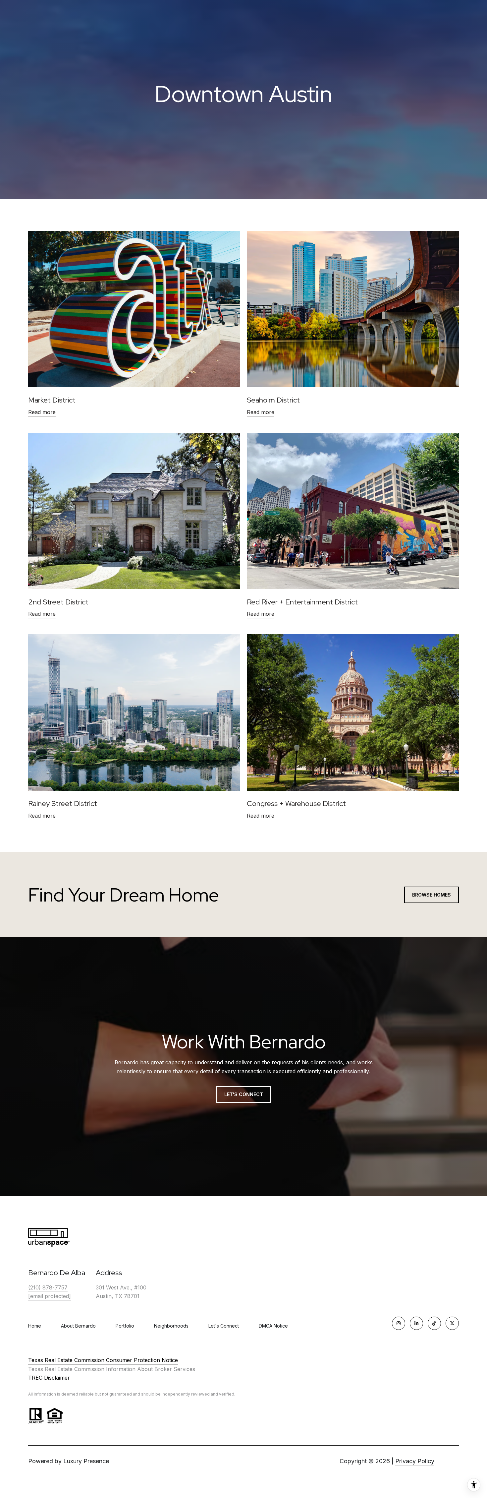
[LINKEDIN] (416, 1323)
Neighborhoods (171, 1326)
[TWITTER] (452, 1323)
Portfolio (125, 1326)
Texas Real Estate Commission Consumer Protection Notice (103, 1360)
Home (34, 1326)
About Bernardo (78, 1326)
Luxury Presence (86, 1461)
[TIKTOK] (434, 1323)
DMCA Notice (273, 1326)
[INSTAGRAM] (398, 1323)
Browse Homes (431, 895)
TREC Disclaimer (49, 1377)
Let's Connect (223, 1326)
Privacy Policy (414, 1461)
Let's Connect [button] (243, 1094)
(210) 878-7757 (48, 1287)
